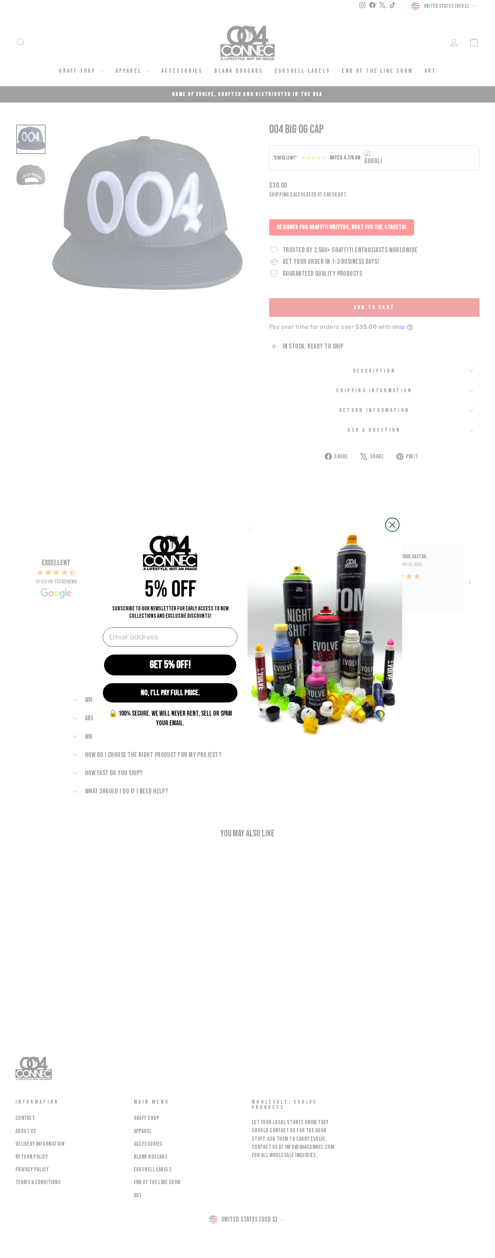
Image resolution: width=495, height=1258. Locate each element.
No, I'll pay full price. (170, 692)
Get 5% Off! (170, 664)
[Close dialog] (392, 525)
